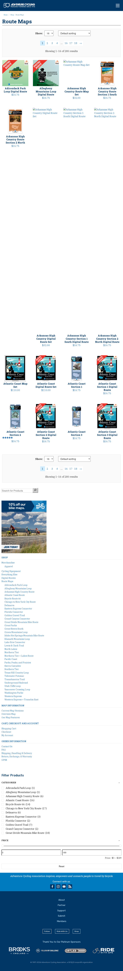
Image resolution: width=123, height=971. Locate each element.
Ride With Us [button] (62, 931)
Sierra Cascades (12, 666)
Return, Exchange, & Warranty (17, 756)
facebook (52, 886)
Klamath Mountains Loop (17, 639)
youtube (64, 886)
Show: (39, 33)
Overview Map (9, 714)
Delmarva (9, 605)
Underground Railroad (16, 682)
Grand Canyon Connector (17, 618)
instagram (58, 886)
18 (75, 43)
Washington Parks (13, 692)
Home (6, 15)
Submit (61, 915)
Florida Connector (13, 612)
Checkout (6, 732)
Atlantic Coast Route (14, 595)
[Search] (35, 490)
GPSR (4, 760)
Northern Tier (11, 652)
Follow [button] (47, 931)
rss (70, 886)
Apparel (8, 566)
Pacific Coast (10, 659)
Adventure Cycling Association (20, 5)
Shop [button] (76, 931)
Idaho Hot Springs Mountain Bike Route (24, 635)
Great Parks (10, 625)
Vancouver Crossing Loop (17, 689)
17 (70, 43)
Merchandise (8, 562)
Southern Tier (11, 669)
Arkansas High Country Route (19, 591)
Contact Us (7, 746)
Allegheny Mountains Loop (18, 588)
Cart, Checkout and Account (20, 723)
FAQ (4, 749)
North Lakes (10, 649)
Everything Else (9, 574)
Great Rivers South (13, 628)
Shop (12, 15)
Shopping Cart (9, 728)
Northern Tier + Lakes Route (19, 655)
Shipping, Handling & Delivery (17, 753)
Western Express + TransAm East (21, 699)
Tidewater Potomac (14, 676)
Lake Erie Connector (14, 642)
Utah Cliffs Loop (12, 686)
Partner (61, 905)
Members (61, 921)
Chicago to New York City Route (20, 602)
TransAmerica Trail (14, 679)
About (61, 900)
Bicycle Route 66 (12, 598)
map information (13, 705)
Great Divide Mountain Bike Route (21, 622)
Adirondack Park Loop (15, 585)
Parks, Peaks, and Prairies (17, 662)
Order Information (14, 741)
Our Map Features (11, 717)
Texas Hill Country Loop (16, 672)
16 (66, 43)
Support (61, 910)
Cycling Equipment (11, 571)
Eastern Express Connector (18, 608)
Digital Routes (9, 578)
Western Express (13, 696)
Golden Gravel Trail (14, 615)
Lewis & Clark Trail (14, 645)
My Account (7, 735)
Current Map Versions (13, 710)
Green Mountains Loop (16, 632)
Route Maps (7, 581)
